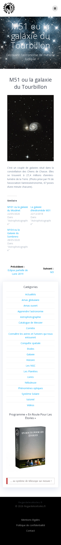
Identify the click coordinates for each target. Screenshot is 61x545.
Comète (30, 328)
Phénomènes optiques (30, 388)
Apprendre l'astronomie (30, 311)
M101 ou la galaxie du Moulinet (17, 208)
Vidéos (30, 405)
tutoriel (30, 399)
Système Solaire (30, 393)
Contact (30, 530)
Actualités (30, 294)
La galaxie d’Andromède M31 (40, 208)
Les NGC (30, 365)
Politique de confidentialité (30, 525)
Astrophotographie (30, 317)
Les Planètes (31, 371)
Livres (30, 377)
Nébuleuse (30, 382)
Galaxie (31, 354)
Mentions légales (30, 519)
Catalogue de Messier (31, 322)
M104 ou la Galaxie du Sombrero (13, 233)
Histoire (30, 360)
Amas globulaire (30, 300)
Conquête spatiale (30, 343)
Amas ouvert (31, 305)
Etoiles (30, 348)
